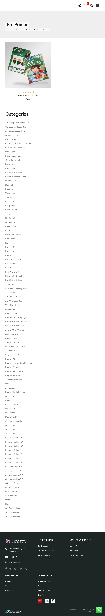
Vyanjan (8, 197)
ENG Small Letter (13, 260)
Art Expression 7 (12, 512)
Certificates (10, 139)
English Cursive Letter (15, 367)
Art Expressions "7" (14, 475)
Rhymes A (10, 243)
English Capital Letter (15, 355)
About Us (74, 546)
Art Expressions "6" (14, 471)
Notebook (9, 202)
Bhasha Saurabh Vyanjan (16, 318)
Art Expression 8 (12, 516)
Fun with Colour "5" (14, 467)
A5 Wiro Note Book (14, 301)
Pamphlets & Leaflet (14, 276)
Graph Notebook (12, 160)
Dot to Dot (10, 218)
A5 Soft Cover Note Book (17, 297)
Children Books (21, 30)
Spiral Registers (12, 210)
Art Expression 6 (12, 508)
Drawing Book (11, 492)
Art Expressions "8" (14, 479)
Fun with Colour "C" (14, 446)
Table (7, 214)
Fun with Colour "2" (14, 454)
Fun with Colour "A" (13, 438)
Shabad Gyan (11, 338)
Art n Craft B (11, 429)
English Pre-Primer (13, 376)
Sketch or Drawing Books (16, 289)
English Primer (11, 359)
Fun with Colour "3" (14, 458)
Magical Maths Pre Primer (28, 95)
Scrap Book (10, 189)
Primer (8, 384)
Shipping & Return (45, 581)
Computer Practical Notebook (19, 144)
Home (9, 30)
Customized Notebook (15, 148)
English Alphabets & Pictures (18, 363)
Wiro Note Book (12, 305)
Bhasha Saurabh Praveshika (17, 322)
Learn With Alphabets (15, 347)
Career (8, 581)
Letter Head (10, 309)
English (8, 255)
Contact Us (9, 590)
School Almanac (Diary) (15, 177)
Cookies (41, 595)
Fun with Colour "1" (13, 450)
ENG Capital (11, 264)
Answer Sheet (11, 135)
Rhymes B (9, 247)
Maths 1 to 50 (11, 405)
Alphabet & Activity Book (17, 131)
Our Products (43, 546)
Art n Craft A (11, 425)
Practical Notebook (14, 172)
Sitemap (8, 586)
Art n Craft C (11, 434)
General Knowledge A (15, 421)
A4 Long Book (11, 483)
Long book (10, 164)
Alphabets (10, 222)
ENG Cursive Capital (14, 268)
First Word (10, 239)
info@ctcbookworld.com (18, 557)
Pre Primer (10, 413)
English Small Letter (14, 371)
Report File (10, 168)
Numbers (9, 231)
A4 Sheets (10, 293)
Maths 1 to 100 (11, 409)
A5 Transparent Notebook (17, 123)
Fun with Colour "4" (13, 463)
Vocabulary (10, 193)
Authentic (9, 396)
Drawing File (10, 152)
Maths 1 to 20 (11, 417)
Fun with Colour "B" (14, 442)
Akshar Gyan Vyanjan (14, 330)
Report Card (10, 181)
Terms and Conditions (46, 590)
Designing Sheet (12, 487)
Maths (33, 30)
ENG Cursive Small (14, 272)
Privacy (41, 586)
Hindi (7, 504)
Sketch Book (11, 496)
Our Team (74, 550)
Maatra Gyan (11, 313)
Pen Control (10, 226)
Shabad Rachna (12, 342)
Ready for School (13, 235)
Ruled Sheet (10, 185)
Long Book (10, 206)
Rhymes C (10, 251)
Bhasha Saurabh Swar (14, 326)
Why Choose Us (76, 555)
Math (7, 500)
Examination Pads (13, 156)
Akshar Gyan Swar (13, 334)
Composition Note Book (16, 127)
